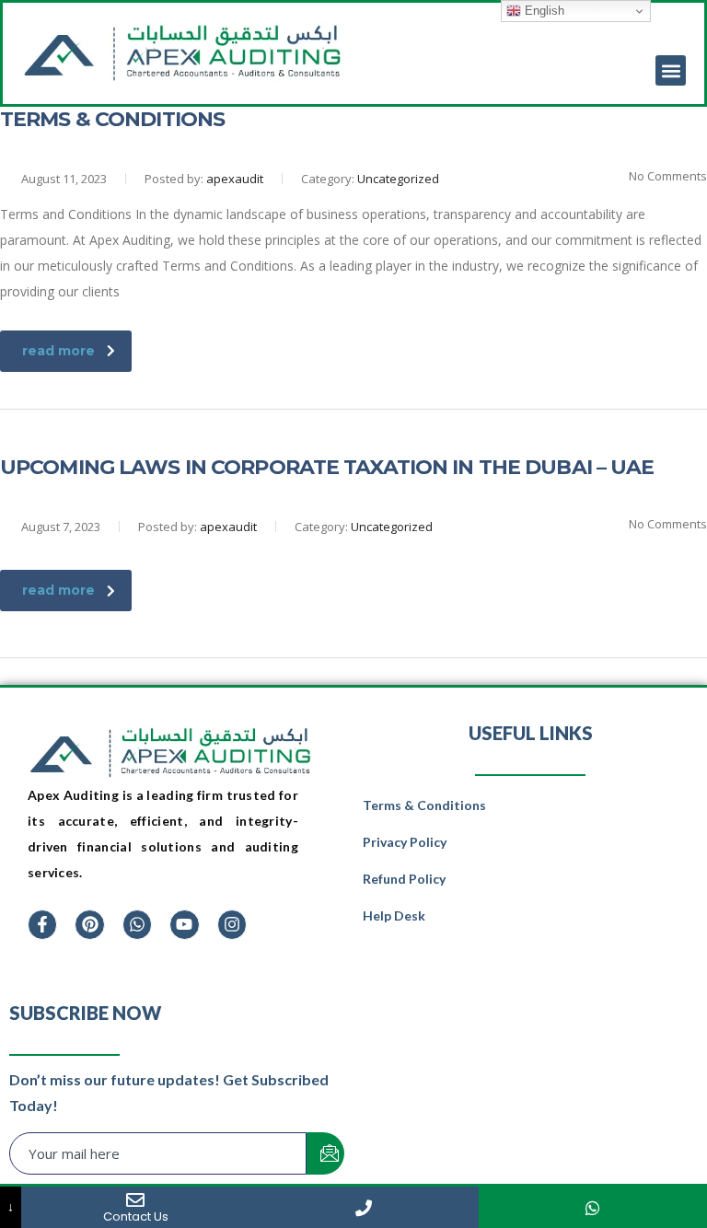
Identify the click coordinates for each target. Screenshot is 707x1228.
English (542, 10)
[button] (670, 70)
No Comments (666, 176)
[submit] (325, 1153)
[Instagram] (232, 924)
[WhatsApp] (593, 1207)
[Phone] (363, 1207)
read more (58, 350)
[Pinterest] (89, 924)
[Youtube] (184, 924)
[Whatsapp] (137, 924)
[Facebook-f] (42, 924)
